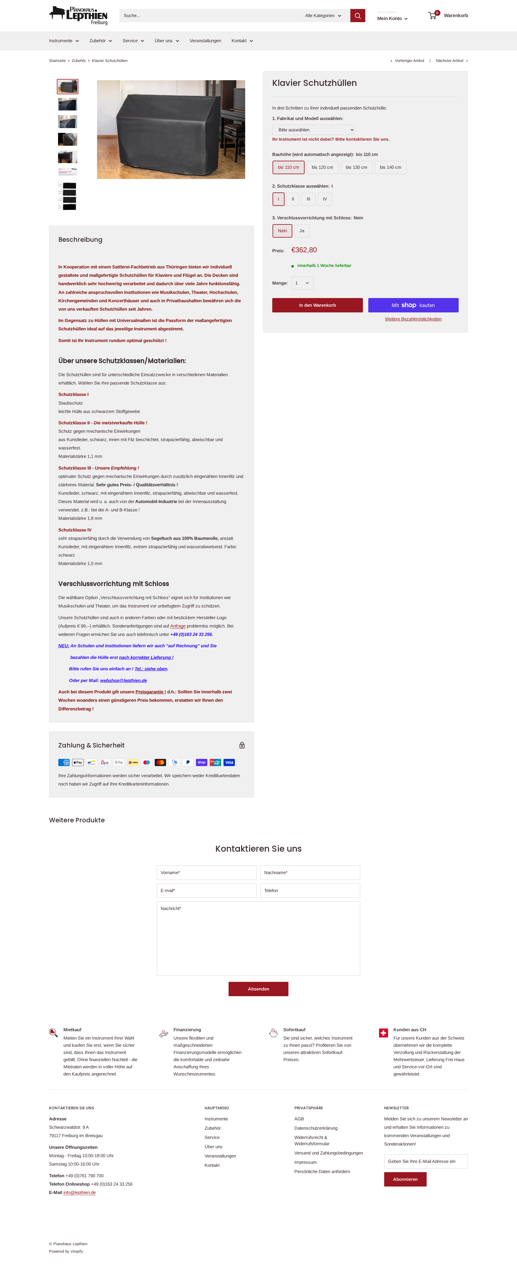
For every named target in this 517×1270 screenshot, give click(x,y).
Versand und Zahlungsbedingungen (328, 1152)
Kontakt (239, 40)
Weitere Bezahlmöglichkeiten (413, 318)
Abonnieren (405, 1179)
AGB (299, 1118)
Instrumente (60, 40)
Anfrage (177, 625)
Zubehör (97, 40)
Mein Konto (390, 18)
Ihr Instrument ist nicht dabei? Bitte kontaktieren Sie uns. (331, 139)
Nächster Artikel (449, 60)
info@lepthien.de (79, 1192)
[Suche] (357, 15)
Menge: (280, 282)
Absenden (258, 988)
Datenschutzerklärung (315, 1128)
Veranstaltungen (205, 40)
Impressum (305, 1162)
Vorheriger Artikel (409, 60)
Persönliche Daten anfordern (322, 1171)
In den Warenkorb (317, 305)
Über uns (164, 40)
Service (130, 40)
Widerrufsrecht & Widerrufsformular (311, 1140)
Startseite (57, 60)
